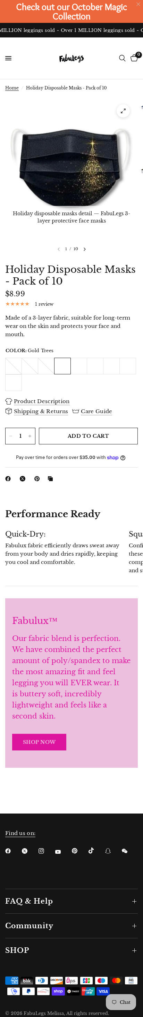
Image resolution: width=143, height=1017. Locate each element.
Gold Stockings (111, 366)
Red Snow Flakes (13, 366)
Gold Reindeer (95, 366)
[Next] (85, 249)
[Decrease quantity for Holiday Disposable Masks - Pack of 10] (11, 436)
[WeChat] (129, 851)
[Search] (122, 58)
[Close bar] (138, 4)
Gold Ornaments (78, 366)
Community (29, 926)
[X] (24, 479)
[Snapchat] (112, 851)
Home (12, 87)
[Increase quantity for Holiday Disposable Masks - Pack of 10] (30, 436)
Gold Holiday (127, 366)
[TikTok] (96, 850)
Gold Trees (62, 366)
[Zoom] (123, 111)
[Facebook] (9, 479)
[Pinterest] (38, 479)
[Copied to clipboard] (52, 479)
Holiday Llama (13, 382)
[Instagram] (46, 851)
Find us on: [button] (20, 833)
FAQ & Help (29, 901)
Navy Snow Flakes (30, 366)
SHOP (17, 950)
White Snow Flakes (46, 366)
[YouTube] (62, 851)
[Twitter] (29, 851)
